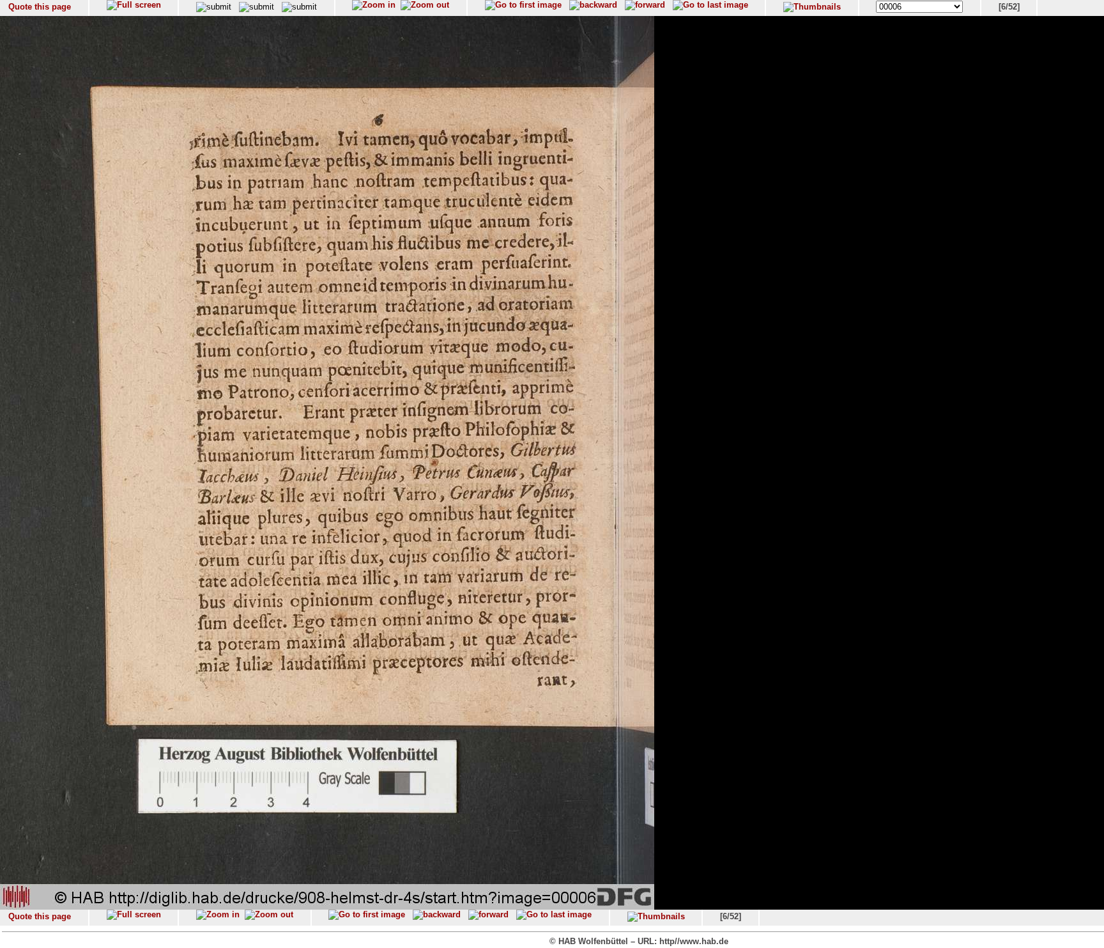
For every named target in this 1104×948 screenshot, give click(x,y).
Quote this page (39, 7)
